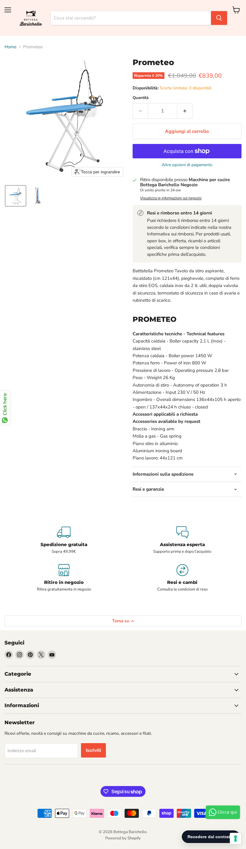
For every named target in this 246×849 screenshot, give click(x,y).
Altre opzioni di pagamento (187, 165)
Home (10, 46)
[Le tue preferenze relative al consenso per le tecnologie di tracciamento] (235, 838)
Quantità (140, 98)
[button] (15, 196)
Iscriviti (93, 750)
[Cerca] (219, 18)
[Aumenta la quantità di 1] (185, 111)
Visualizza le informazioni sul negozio (171, 198)
